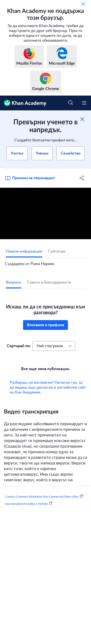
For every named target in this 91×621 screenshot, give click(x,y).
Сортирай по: (19, 346)
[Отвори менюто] (84, 103)
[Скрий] (83, 4)
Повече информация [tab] (24, 251)
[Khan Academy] (23, 103)
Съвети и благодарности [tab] (49, 282)
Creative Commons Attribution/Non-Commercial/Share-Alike (42, 496)
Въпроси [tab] (13, 282)
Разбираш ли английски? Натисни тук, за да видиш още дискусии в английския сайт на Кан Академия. (48, 387)
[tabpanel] (45, 261)
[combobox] (54, 346)
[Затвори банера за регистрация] (82, 119)
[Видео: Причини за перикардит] (45, 213)
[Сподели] (82, 178)
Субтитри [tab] (56, 251)
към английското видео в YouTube (26, 503)
